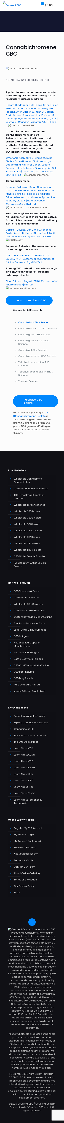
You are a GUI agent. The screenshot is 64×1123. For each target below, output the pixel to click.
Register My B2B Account (28, 828)
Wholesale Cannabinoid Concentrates (28, 480)
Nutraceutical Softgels (26, 652)
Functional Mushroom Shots (30, 623)
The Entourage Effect (26, 742)
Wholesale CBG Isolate (27, 524)
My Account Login (24, 834)
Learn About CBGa (24, 767)
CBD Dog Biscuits (23, 678)
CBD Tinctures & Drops (26, 591)
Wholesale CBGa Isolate (28, 530)
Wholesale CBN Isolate (27, 537)
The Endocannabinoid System (31, 735)
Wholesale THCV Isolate (27, 550)
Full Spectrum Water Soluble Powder (30, 564)
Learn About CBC (23, 780)
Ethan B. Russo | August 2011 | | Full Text (31, 283)
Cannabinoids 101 (24, 729)
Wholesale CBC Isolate (27, 543)
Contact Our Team (24, 866)
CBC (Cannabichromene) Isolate (31, 414)
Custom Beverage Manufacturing (33, 617)
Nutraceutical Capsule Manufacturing (27, 644)
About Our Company (26, 854)
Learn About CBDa (24, 754)
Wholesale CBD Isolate (27, 511)
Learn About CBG (23, 761)
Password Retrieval (25, 847)
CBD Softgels (21, 636)
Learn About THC (23, 787)
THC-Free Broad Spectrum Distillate (29, 496)
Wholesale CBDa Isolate (28, 517)
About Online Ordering (27, 873)
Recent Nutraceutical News (29, 716)
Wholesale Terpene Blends (29, 505)
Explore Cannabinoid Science (31, 722)
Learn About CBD (23, 748)
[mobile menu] (59, 5)
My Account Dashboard (27, 841)
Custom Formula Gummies (29, 610)
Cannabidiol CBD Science (33, 322)
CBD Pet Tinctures (24, 671)
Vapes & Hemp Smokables (29, 691)
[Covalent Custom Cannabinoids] (12, 5)
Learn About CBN (23, 774)
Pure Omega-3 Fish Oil (27, 684)
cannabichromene (41, 92)
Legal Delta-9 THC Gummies (30, 629)
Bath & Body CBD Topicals (28, 659)
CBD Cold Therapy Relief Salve (31, 665)
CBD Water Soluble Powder (29, 556)
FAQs (17, 892)
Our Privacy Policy (24, 886)
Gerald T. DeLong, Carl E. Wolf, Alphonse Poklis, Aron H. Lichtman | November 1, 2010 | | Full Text (30, 233)
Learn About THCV (24, 793)
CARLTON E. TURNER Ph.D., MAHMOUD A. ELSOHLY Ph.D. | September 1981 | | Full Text (30, 259)
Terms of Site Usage (25, 879)
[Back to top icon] (32, 922)
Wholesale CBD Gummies (28, 604)
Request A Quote (23, 860)
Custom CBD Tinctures (26, 597)
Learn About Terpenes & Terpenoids (28, 801)
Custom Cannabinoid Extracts (31, 488)
